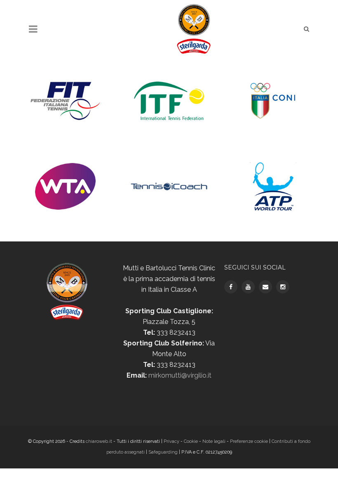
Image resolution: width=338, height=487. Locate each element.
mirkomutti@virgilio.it (179, 375)
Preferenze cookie (249, 441)
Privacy (172, 441)
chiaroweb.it (99, 441)
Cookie (191, 441)
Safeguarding (163, 452)
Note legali (213, 441)
